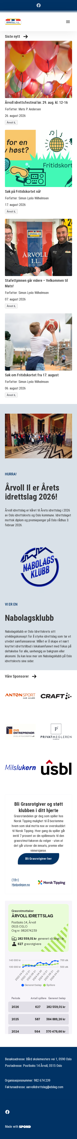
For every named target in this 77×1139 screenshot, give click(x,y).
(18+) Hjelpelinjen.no (21, 882)
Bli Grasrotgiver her (38, 859)
